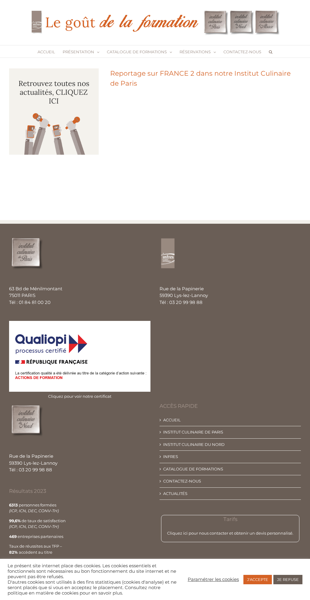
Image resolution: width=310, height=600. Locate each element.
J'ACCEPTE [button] (257, 579)
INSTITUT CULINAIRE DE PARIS (193, 432)
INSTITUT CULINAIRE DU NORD (194, 444)
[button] (270, 51)
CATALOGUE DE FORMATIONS (193, 468)
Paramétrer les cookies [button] (213, 579)
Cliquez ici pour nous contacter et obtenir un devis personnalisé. (230, 533)
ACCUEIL (172, 419)
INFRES (170, 456)
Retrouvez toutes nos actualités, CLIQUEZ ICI (53, 92)
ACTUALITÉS (175, 493)
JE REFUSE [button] (288, 579)
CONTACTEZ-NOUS (182, 481)
